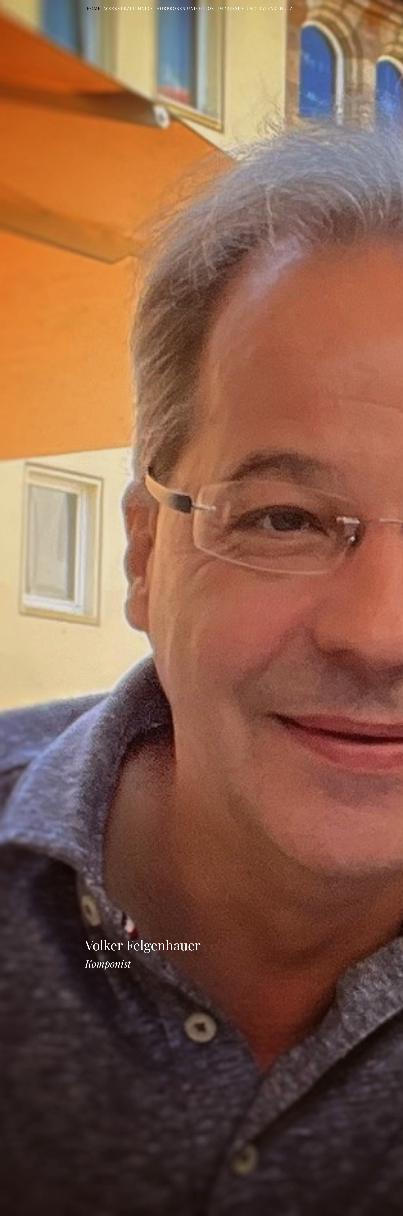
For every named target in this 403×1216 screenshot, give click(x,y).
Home (94, 8)
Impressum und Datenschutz (255, 8)
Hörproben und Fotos (185, 8)
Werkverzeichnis (126, 8)
